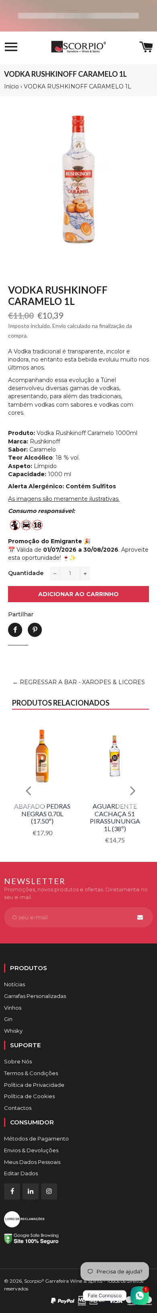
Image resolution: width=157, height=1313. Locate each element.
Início (11, 86)
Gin (8, 1019)
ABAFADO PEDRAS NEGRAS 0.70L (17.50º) (42, 813)
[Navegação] (11, 48)
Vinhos (12, 1007)
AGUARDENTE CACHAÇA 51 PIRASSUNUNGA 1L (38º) (115, 817)
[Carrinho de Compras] (146, 48)
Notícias (14, 984)
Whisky (13, 1030)
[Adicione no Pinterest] (35, 630)
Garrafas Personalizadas (35, 996)
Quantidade (25, 573)
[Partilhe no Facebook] (15, 630)
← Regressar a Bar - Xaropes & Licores (78, 682)
